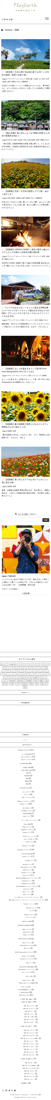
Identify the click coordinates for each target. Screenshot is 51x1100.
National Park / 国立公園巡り (27, 967)
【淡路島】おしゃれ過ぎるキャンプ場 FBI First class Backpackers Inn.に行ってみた (24, 370)
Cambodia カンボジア (26, 811)
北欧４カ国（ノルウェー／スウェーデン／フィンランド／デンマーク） (26, 900)
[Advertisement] (25, 622)
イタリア (31, 667)
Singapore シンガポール (27, 829)
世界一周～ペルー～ (29, 1079)
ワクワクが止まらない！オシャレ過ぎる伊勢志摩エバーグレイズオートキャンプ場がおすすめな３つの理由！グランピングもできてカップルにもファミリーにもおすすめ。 (25, 311)
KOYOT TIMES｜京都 (26, 770)
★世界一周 (12, 664)
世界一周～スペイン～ (29, 1041)
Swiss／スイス (27, 894)
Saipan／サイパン (26, 980)
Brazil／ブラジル (27, 943)
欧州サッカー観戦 (27, 921)
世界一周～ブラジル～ (29, 1076)
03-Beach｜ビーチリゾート (24, 801)
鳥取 (27, 784)
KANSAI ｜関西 (27, 767)
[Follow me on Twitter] (7, 19)
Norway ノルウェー (29, 914)
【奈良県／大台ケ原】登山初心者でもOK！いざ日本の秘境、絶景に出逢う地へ (25, 73)
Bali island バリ (27, 808)
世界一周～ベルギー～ (29, 1052)
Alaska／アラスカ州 (27, 956)
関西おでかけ (16, 82)
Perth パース (29, 963)
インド (37, 667)
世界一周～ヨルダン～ (29, 1022)
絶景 (9, 82)
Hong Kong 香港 (27, 813)
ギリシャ (28, 671)
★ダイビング (4, 664)
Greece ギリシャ (27, 870)
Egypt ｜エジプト (27, 929)
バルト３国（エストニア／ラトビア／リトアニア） (27, 897)
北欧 (47, 680)
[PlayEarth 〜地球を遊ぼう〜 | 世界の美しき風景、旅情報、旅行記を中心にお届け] (25, 7)
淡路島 (18, 198)
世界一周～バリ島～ (29, 1017)
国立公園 (29, 79)
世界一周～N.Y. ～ (29, 1063)
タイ (40, 671)
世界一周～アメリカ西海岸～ (29, 1065)
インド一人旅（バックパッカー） (29, 820)
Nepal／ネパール (27, 827)
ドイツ (2, 674)
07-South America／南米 (24, 939)
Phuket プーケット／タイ (29, 836)
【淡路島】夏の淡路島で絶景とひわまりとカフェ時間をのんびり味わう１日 (25, 425)
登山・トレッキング (27, 797)
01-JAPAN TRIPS (24, 763)
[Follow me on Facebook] (5, 19)
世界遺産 (29, 680)
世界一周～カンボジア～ (29, 1008)
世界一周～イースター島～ (29, 1068)
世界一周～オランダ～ (29, 1033)
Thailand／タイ (26, 832)
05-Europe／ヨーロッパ (23, 850)
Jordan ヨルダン (27, 932)
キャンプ (19, 256)
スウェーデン (29, 917)
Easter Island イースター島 (27, 945)
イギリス (24, 667)
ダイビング (27, 794)
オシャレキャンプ (27, 792)
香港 (25, 687)
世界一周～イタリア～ (29, 1030)
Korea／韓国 (27, 824)
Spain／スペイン (27, 892)
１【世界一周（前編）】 (26, 1002)
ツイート (25, 740)
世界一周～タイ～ (29, 1011)
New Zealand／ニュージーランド (26, 969)
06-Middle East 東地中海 (24, 925)
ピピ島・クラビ (29, 842)
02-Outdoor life (24, 788)
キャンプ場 (27, 256)
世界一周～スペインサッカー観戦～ (29, 1038)
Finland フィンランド (28, 904)
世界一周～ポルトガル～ (29, 1055)
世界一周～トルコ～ (29, 1014)
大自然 (35, 79)
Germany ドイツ (27, 864)
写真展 (40, 680)
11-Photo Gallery (24, 992)
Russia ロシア (27, 889)
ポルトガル (24, 677)
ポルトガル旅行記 (34, 677)
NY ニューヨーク (26, 972)
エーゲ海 (45, 667)
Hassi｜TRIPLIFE (8, 576)
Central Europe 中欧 (27, 854)
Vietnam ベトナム (27, 846)
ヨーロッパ (43, 677)
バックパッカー (39, 674)
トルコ (46, 671)
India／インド (26, 816)
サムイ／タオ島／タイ (29, 839)
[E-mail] (12, 19)
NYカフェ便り (29, 976)
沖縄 (27, 778)
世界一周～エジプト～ (29, 1006)
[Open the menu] (47, 19)
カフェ (21, 671)
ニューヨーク (22, 674)
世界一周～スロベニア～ (29, 1044)
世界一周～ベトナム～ (29, 1019)
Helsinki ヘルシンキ (31, 908)
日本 (43, 79)
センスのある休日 (26, 754)
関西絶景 (25, 82)
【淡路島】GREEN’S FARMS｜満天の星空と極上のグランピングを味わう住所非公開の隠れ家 (25, 251)
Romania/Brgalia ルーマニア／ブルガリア (27, 886)
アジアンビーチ (45, 664)
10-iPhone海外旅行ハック (24, 990)
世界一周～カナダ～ (29, 1071)
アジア (37, 664)
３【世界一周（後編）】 (26, 1059)
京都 (15, 140)
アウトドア (11, 79)
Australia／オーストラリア (27, 959)
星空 (43, 256)
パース (47, 674)
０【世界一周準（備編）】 (27, 999)
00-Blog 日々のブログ (23, 750)
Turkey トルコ (26, 935)
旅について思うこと (26, 757)
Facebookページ (25, 692)
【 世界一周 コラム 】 (24, 995)
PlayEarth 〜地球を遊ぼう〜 (22, 1094)
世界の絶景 (12, 680)
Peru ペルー (27, 948)
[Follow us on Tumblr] (10, 19)
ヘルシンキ (15, 677)
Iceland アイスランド (27, 872)
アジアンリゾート (8, 667)
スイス (34, 671)
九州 (27, 773)
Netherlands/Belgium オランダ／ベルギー (27, 878)
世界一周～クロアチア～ (29, 1035)
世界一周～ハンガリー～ (29, 1046)
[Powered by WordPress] (40, 1095)
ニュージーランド (11, 674)
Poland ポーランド (27, 881)
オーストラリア (6, 671)
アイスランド (22, 664)
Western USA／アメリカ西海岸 (27, 983)
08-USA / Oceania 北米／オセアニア (24, 952)
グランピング (36, 256)
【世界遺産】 (24, 1083)
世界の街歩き (21, 680)
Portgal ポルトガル (26, 883)
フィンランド (7, 677)
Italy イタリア (26, 875)
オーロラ (15, 671)
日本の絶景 (31, 140)
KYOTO (10, 140)
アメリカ (17, 667)
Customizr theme (31, 1097)
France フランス (26, 856)
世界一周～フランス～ (29, 1049)
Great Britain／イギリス (27, 867)
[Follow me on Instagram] (3, 19)
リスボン (5, 680)
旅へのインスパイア (26, 759)
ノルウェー (30, 674)
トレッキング (20, 79)
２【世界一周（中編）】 (26, 1026)
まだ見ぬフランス (29, 860)
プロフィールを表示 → (11, 589)
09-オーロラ (24, 987)
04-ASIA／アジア (24, 804)
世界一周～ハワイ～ (29, 1074)
